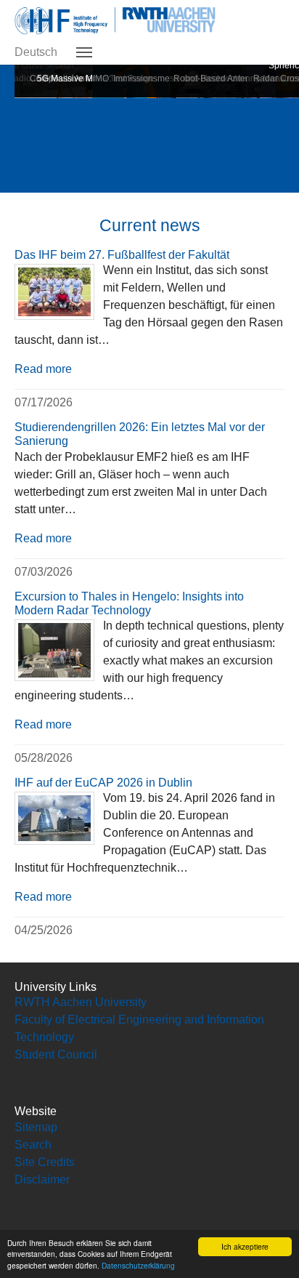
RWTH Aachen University (81, 1002)
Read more (43, 369)
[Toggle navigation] (84, 52)
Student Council (56, 1054)
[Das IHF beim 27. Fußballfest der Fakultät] (54, 292)
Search (33, 1144)
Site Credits (45, 1162)
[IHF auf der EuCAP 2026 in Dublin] (54, 818)
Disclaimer (42, 1179)
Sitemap (36, 1127)
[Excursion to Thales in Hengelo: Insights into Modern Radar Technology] (54, 650)
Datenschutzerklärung (138, 1265)
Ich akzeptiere (245, 1246)
